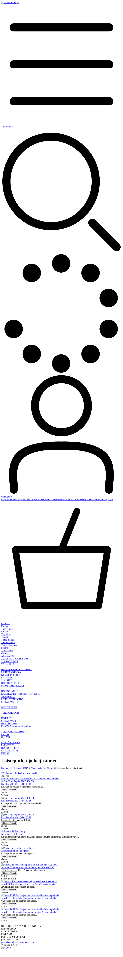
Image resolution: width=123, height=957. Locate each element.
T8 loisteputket (8, 773)
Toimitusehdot (8, 642)
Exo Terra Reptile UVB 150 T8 (16, 800)
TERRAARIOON (20, 768)
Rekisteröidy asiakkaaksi (52, 499)
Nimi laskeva (20, 778)
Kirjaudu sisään (8, 499)
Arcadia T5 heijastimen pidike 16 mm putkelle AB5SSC (27, 867)
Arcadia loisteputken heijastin (15, 850)
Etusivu (4, 626)
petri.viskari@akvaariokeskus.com (17, 942)
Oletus (56, 778)
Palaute (4, 648)
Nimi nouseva (7, 778)
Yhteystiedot (22, 499)
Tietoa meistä (7, 639)
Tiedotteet (5, 637)
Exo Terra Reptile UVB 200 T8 (16, 817)
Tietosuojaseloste (9, 645)
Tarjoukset (6, 634)
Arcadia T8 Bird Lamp (12, 834)
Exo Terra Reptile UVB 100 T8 (16, 784)
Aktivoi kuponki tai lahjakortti (99, 499)
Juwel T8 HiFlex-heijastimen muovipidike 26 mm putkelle (28, 912)
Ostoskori (5, 653)
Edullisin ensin (34, 778)
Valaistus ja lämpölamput (43, 768)
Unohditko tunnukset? (74, 499)
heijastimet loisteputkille (26, 773)
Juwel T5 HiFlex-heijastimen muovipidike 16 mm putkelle (28, 898)
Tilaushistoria (34, 499)
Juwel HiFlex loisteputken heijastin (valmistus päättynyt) (28, 884)
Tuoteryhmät (7, 629)
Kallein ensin (47, 778)
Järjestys (5, 776)
